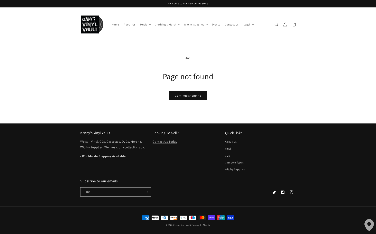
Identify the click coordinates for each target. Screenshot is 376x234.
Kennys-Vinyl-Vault (182, 225)
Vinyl (228, 148)
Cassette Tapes (234, 162)
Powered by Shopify (201, 225)
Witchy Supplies (235, 169)
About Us (231, 141)
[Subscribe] (146, 192)
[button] (145, 24)
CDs (227, 155)
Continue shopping (188, 95)
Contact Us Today (165, 142)
